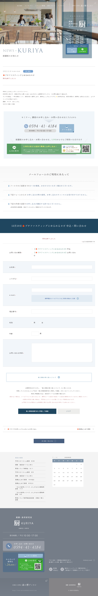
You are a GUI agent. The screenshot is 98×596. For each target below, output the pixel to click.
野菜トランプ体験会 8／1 (24, 468)
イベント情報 (40, 5)
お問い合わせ (55, 253)
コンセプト (29, 5)
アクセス (61, 5)
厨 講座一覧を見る (47, 441)
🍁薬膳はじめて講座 (83, 429)
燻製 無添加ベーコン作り (24, 465)
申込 (52, 249)
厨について (51, 5)
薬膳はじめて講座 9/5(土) (24, 483)
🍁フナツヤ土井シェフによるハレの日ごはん (22, 429)
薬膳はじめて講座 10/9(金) (24, 479)
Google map (87, 560)
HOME (19, 5)
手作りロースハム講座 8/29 (25, 461)
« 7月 (56, 457)
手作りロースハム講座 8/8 (24, 472)
